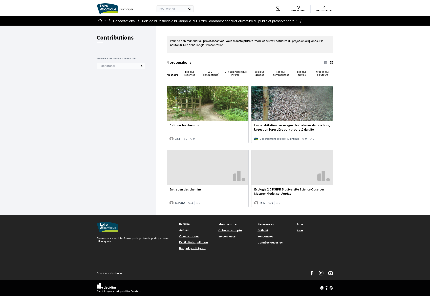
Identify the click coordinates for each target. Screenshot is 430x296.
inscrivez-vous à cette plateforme (237, 41)
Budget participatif (192, 248)
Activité (262, 230)
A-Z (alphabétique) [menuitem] (210, 73)
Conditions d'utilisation (110, 273)
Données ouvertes (270, 243)
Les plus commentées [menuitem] (281, 73)
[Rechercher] (189, 9)
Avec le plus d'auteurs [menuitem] (323, 73)
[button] (325, 62)
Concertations (124, 21)
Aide (300, 230)
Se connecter (227, 236)
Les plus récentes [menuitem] (189, 73)
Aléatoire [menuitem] (173, 74)
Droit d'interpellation (193, 242)
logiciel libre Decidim (130, 291)
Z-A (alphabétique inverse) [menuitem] (236, 73)
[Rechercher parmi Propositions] (142, 66)
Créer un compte (230, 230)
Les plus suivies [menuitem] (301, 73)
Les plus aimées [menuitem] (259, 73)
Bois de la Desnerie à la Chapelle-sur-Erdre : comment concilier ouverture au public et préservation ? (218, 21)
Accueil (184, 230)
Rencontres (265, 236)
